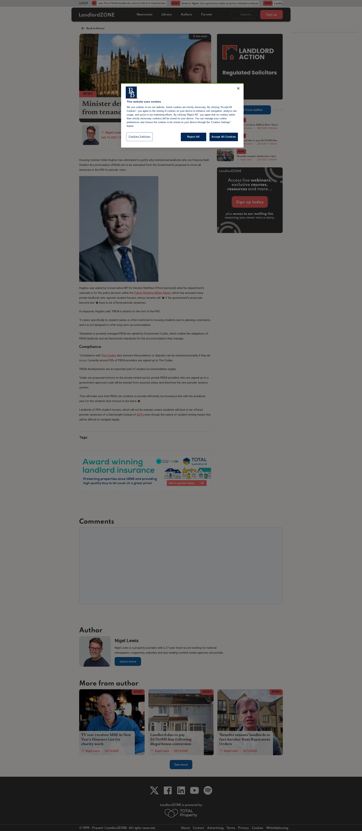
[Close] (238, 88)
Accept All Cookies (224, 136)
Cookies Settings (139, 136)
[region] (182, 115)
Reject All (193, 136)
